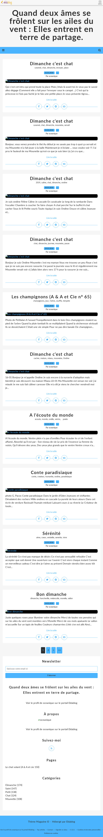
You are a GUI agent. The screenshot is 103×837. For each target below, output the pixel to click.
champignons (38, 301)
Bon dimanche (51, 594)
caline (43, 183)
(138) (10, 792)
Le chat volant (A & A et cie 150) (22, 767)
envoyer (59, 68)
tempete (66, 301)
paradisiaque (66, 477)
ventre (57, 419)
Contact (50, 830)
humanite (49, 477)
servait (67, 125)
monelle (63, 598)
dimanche (51, 68)
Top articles (41, 830)
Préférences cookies (51, 833)
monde (45, 419)
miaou (50, 358)
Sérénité (52, 533)
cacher (36, 358)
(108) (13, 799)
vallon (70, 598)
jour (47, 301)
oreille (51, 419)
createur (40, 477)
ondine (64, 183)
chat (44, 68)
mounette (59, 125)
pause (67, 244)
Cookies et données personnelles (89, 830)
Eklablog (70, 822)
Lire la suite (51, 100)
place (66, 68)
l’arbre (52, 301)
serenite (58, 538)
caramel (38, 68)
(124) (10, 795)
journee (51, 244)
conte (34, 477)
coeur (43, 538)
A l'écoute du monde (51, 415)
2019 (38, 183)
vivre (65, 538)
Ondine (66, 358)
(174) (13, 785)
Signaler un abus (62, 830)
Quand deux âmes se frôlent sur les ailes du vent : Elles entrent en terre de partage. (51, 25)
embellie (50, 538)
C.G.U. (72, 830)
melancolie (54, 598)
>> (59, 650)
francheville (44, 598)
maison (43, 358)
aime (38, 538)
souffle (59, 301)
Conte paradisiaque (51, 473)
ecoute (38, 419)
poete (64, 419)
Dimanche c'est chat (51, 64)
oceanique (48, 703)
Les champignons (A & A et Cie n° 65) (51, 297)
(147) (11, 789)
